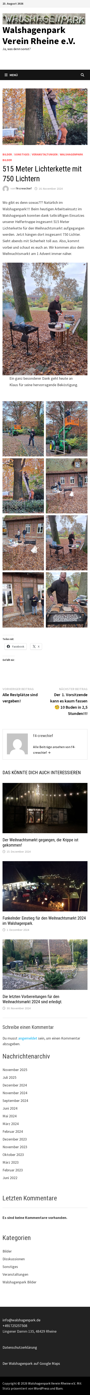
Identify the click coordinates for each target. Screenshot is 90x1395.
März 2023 (11, 1162)
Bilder (7, 154)
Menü (14, 75)
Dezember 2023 (15, 1139)
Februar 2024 (13, 1131)
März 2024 (11, 1123)
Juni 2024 (10, 1108)
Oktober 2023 (13, 1154)
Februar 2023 (13, 1170)
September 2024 (15, 1100)
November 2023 (15, 1146)
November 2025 (15, 1069)
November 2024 (15, 1092)
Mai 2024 (10, 1116)
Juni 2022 (10, 1177)
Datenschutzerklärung (20, 1347)
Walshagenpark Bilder (19, 1282)
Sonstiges (22, 154)
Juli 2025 (9, 1077)
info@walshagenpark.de (21, 1320)
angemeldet (27, 1038)
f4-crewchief (24, 188)
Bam (59, 1388)
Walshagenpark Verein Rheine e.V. (39, 35)
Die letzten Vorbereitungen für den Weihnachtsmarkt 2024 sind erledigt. (32, 999)
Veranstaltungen (45, 154)
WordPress (41, 1388)
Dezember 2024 (15, 1085)
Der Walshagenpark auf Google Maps (31, 1363)
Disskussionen (14, 1258)
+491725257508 (15, 1325)
